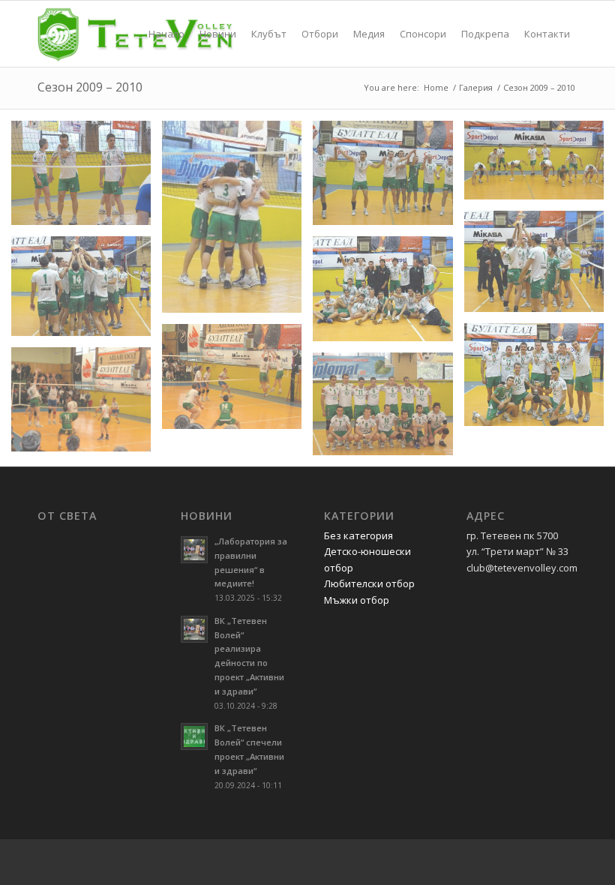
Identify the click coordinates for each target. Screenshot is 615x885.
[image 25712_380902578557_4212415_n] (539, 380)
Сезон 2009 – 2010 (90, 87)
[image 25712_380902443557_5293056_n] (86, 291)
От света (67, 516)
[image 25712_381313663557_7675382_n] (86, 405)
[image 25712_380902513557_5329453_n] (388, 294)
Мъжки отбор (356, 600)
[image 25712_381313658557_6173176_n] (237, 382)
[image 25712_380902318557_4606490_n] (86, 179)
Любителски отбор (369, 583)
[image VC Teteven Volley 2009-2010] (388, 409)
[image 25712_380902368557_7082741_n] (237, 223)
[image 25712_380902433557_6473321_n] (539, 267)
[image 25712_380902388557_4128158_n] (388, 179)
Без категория (358, 535)
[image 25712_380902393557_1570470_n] (539, 166)
